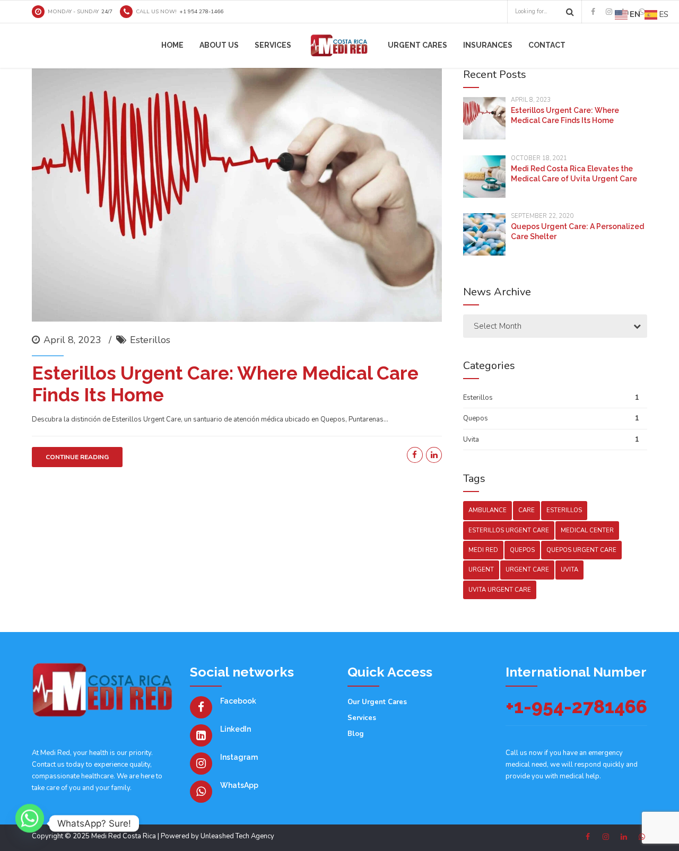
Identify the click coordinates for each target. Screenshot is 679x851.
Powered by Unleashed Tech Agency (217, 836)
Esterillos (150, 340)
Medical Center (587, 530)
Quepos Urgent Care (581, 550)
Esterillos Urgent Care (508, 530)
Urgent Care (527, 570)
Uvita (471, 439)
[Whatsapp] (29, 823)
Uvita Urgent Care (499, 590)
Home (172, 45)
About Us (219, 45)
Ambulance (487, 510)
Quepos (475, 418)
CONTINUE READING (77, 457)
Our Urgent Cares (377, 702)
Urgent (481, 570)
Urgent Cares (417, 45)
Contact (546, 45)
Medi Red (483, 550)
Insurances (487, 45)
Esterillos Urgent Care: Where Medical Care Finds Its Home (225, 383)
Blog (355, 734)
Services (273, 45)
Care (526, 510)
